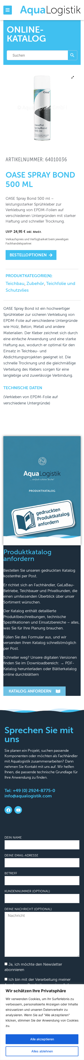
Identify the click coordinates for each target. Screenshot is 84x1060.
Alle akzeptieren (42, 1039)
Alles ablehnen (42, 1051)
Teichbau (15, 283)
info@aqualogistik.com (28, 796)
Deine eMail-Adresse (21, 855)
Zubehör (35, 283)
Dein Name (13, 837)
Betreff (10, 873)
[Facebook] (8, 810)
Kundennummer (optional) (27, 891)
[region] (42, 1022)
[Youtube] (18, 810)
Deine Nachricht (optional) (28, 909)
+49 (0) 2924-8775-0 (34, 790)
